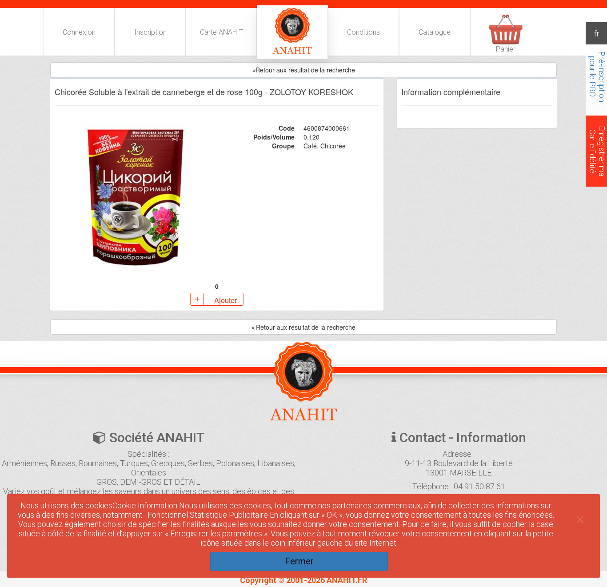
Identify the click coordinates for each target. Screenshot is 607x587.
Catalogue (435, 32)
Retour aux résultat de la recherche (305, 327)
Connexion (79, 32)
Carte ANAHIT (221, 32)
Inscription (150, 32)
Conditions (363, 32)
